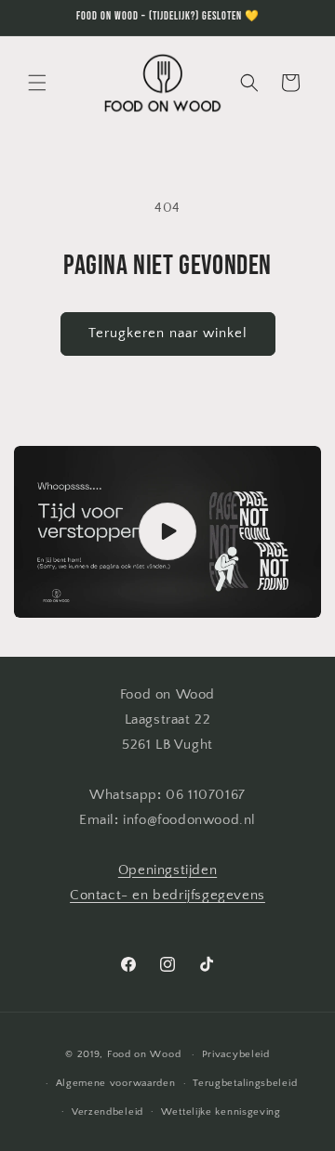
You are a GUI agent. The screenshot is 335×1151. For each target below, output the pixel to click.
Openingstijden (167, 870)
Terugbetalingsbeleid (245, 1083)
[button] (37, 82)
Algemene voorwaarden (116, 1083)
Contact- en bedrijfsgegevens (167, 895)
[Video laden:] (167, 532)
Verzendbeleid (107, 1112)
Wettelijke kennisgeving (221, 1112)
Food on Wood (144, 1054)
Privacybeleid (236, 1054)
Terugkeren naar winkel (168, 333)
